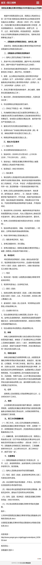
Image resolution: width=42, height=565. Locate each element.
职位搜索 (22, 563)
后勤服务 (4, 550)
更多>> (11, 550)
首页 (3, 3)
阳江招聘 (11, 3)
